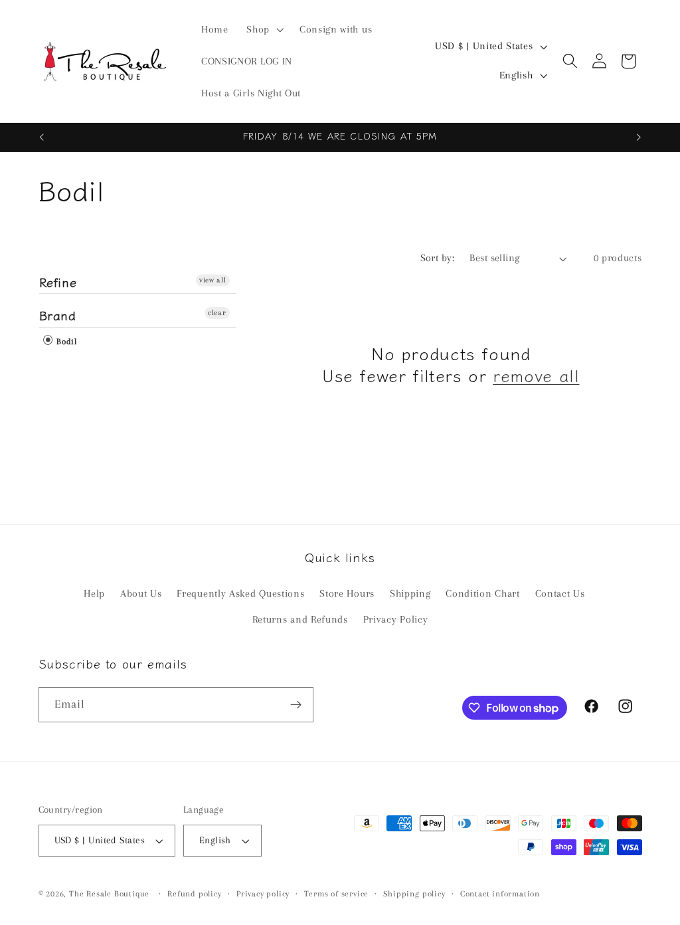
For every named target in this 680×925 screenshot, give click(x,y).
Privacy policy (263, 893)
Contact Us (560, 593)
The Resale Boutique (109, 893)
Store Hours (347, 593)
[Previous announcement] (41, 137)
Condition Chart (482, 593)
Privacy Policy (395, 619)
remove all (536, 375)
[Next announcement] (638, 137)
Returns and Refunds (300, 619)
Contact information (500, 893)
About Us (141, 593)
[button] (263, 29)
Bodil (65, 341)
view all (212, 280)
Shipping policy (414, 893)
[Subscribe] (296, 705)
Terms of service (336, 893)
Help (94, 593)
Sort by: (437, 258)
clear (217, 312)
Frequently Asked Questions (240, 593)
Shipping (410, 593)
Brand (57, 315)
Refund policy (194, 893)
